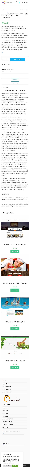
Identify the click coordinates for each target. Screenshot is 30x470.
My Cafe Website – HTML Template (15, 283)
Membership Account (8, 419)
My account (5, 410)
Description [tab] (15, 79)
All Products (5, 408)
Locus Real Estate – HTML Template (15, 244)
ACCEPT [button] (15, 465)
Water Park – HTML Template (15, 322)
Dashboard (5, 416)
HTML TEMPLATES (8, 71)
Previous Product (7, 10)
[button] (26, 14)
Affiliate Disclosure (7, 392)
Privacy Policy (6, 383)
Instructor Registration (8, 424)
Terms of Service (7, 386)
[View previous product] (3, 10)
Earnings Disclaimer (7, 389)
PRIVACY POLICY (7, 465)
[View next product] (27, 10)
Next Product (23, 10)
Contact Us (5, 427)
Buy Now (17, 59)
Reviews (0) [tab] (15, 83)
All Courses (5, 413)
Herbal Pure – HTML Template (15, 361)
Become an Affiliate (7, 421)
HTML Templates (10, 69)
